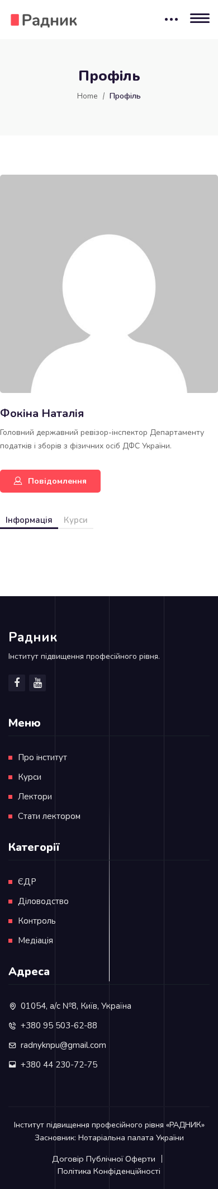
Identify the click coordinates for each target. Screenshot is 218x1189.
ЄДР (27, 881)
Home (87, 96)
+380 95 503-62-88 (59, 1025)
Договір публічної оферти (103, 1158)
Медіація (35, 940)
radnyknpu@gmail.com (63, 1045)
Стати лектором (49, 816)
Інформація (29, 520)
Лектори (35, 796)
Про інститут (42, 757)
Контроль (37, 920)
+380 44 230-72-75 (59, 1064)
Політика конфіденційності (109, 1171)
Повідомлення (57, 481)
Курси (76, 520)
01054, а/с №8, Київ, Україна (76, 1006)
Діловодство (43, 901)
